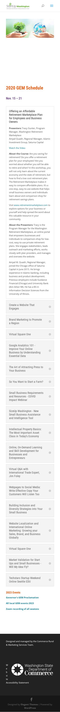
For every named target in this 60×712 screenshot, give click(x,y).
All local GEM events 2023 (20, 603)
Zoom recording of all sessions (22, 608)
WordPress (30, 707)
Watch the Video (17, 147)
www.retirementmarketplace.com (31, 205)
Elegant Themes (29, 704)
